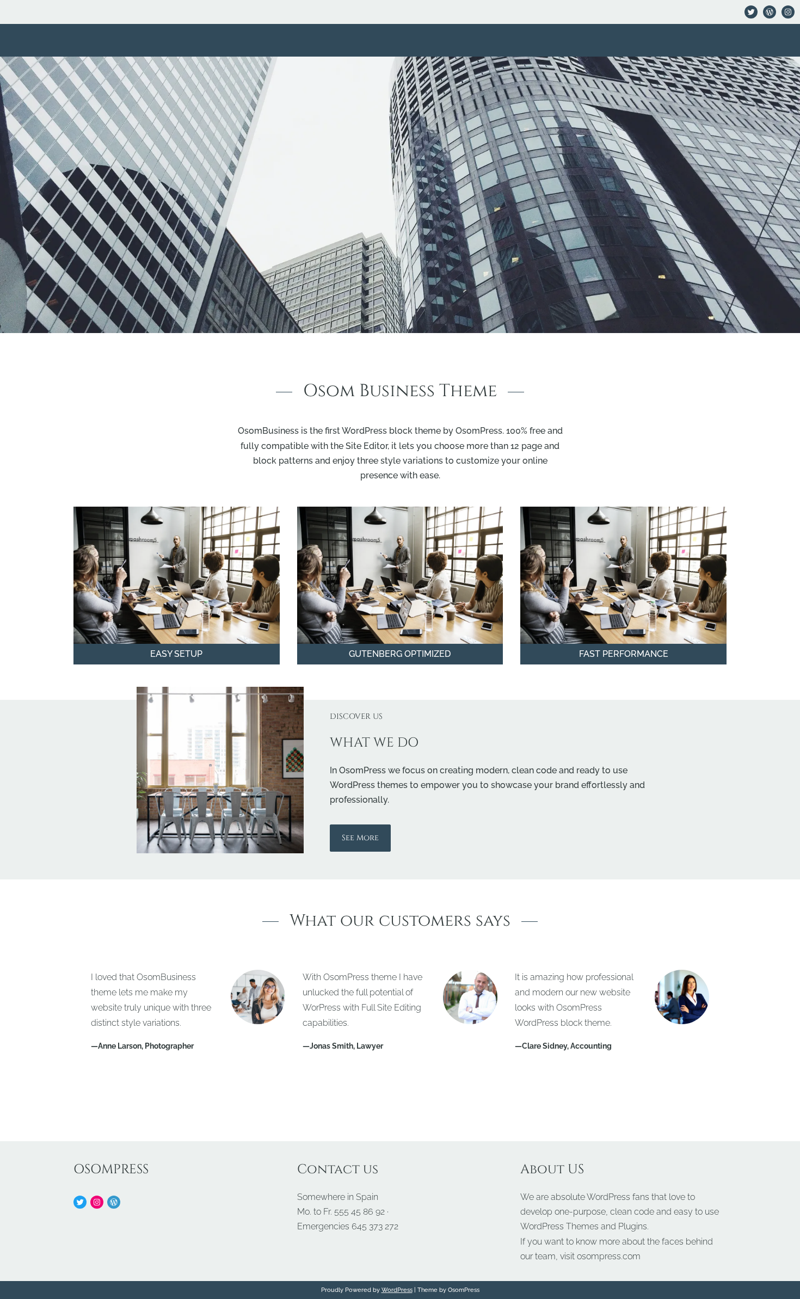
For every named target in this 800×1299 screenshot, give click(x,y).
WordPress (397, 1290)
